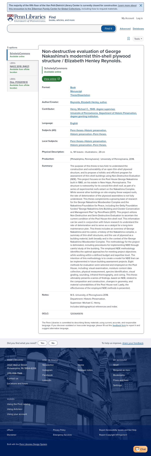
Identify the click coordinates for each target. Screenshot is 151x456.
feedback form (119, 325)
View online (50, 78)
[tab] (23, 54)
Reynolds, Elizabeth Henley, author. (88, 102)
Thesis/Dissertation (80, 95)
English (74, 123)
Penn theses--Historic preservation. (88, 130)
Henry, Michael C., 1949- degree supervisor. (92, 109)
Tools (137, 38)
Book (73, 87)
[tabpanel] (91, 73)
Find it (108, 28)
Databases (138, 28)
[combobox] (54, 28)
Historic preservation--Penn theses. (88, 134)
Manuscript (76, 91)
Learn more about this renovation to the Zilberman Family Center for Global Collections (73, 7)
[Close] (141, 5)
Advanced (125, 28)
